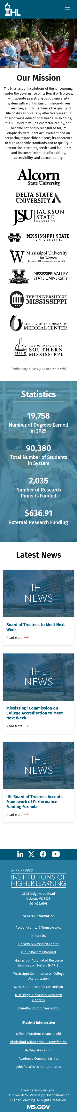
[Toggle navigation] (67, 9)
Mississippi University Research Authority (38, 997)
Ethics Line (38, 936)
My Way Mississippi (38, 1050)
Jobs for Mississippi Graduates (38, 1067)
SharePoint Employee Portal (38, 1008)
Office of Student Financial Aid (38, 1034)
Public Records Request (38, 952)
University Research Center (38, 944)
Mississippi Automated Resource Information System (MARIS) (38, 962)
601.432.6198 (38, 904)
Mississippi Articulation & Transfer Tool (39, 1042)
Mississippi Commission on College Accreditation (38, 976)
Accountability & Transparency (38, 927)
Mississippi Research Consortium (38, 987)
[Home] (14, 9)
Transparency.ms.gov (37, 1090)
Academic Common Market (39, 1058)
